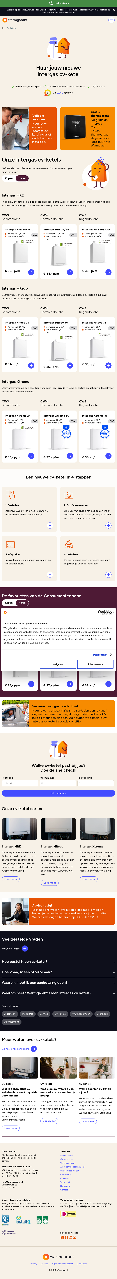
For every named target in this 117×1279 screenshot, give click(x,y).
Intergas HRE (11, 846)
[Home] (2, 28)
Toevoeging (84, 777)
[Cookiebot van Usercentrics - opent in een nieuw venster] (100, 612)
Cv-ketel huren (67, 1159)
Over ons (64, 1178)
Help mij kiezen (58, 793)
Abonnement (11, 1021)
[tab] (9, 178)
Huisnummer (47, 777)
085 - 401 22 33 (87, 917)
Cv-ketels (60, 1013)
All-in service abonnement (72, 1167)
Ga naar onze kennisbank (16, 1048)
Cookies (44, 1264)
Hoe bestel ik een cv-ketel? (24, 961)
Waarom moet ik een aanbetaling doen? (35, 982)
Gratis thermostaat (100, 113)
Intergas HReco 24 (17, 322)
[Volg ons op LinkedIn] (70, 1237)
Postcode (7, 777)
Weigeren (58, 664)
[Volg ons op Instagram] (62, 1237)
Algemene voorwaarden (62, 1264)
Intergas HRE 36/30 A (96, 229)
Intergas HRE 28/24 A (57, 229)
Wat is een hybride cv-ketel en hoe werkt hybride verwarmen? (19, 1092)
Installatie (28, 1013)
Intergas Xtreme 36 (95, 415)
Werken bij (65, 1182)
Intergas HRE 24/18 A (19, 229)
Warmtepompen (81, 1013)
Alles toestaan (95, 664)
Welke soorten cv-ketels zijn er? (95, 1090)
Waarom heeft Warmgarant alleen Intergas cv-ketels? (46, 993)
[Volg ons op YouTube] (74, 1237)
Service (45, 1013)
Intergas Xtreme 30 (56, 415)
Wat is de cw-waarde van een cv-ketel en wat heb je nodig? (57, 1092)
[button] (29, 509)
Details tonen (100, 654)
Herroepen (65, 1186)
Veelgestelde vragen (69, 1171)
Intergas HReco (52, 846)
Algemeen (10, 1013)
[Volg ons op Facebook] (66, 1237)
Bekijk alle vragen (11, 948)
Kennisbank (65, 1174)
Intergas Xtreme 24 (18, 415)
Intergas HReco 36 (94, 322)
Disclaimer (82, 1264)
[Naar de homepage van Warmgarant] (14, 20)
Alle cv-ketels (66, 1155)
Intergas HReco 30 (55, 322)
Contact (64, 1190)
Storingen (103, 1013)
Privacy (33, 1264)
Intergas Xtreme (91, 846)
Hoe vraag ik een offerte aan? (27, 972)
